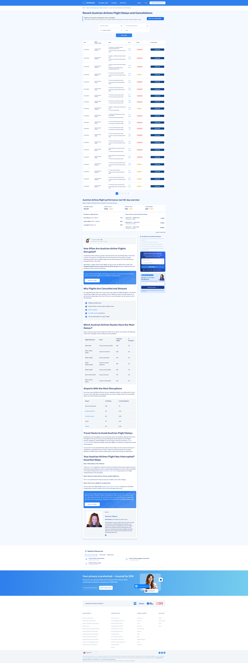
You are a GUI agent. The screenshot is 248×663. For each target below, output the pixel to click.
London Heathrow (90, 411)
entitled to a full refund (109, 471)
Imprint (160, 618)
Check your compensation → (155, 18)
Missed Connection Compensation (91, 628)
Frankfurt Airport (89, 416)
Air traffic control (93, 313)
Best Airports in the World (117, 639)
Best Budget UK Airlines (117, 631)
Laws (160, 626)
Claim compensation (106, 587)
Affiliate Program (141, 639)
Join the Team (140, 628)
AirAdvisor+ (123, 3)
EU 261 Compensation (88, 618)
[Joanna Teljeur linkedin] (105, 535)
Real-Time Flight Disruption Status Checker (96, 7)
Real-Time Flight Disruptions (118, 642)
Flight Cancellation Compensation (91, 623)
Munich (87, 426)
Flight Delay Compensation (89, 620)
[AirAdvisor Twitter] (162, 653)
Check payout (157, 49)
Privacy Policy (144, 291)
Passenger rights (103, 3)
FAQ (138, 636)
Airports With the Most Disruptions (150, 242)
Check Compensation (157, 3)
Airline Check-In (115, 618)
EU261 (91, 467)
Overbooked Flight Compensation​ (91, 634)
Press (138, 642)
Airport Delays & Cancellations (90, 644)
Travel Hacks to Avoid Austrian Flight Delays (152, 244)
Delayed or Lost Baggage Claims (90, 642)
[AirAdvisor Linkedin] (164, 653)
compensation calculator (113, 486)
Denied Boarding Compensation (90, 631)
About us (139, 620)
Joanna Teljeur (96, 239)
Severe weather (92, 310)
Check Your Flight (92, 280)
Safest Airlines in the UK (117, 628)
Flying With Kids (115, 634)
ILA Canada (95, 659)
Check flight (124, 35)
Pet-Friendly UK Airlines (117, 636)
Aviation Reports (115, 644)
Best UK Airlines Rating (116, 623)
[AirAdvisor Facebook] (159, 653)
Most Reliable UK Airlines (117, 626)
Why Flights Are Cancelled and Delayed (151, 236)
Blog (138, 634)
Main (84, 7)
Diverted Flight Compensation (90, 636)
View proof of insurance (90, 587)
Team (138, 623)
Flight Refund (86, 626)
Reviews (139, 631)
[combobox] (111, 26)
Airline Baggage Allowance (117, 620)
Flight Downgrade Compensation (91, 639)
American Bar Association (109, 659)
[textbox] (110, 26)
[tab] (91, 555)
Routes (113, 647)
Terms (160, 623)
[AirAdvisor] (89, 3)
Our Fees (139, 626)
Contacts (139, 644)
